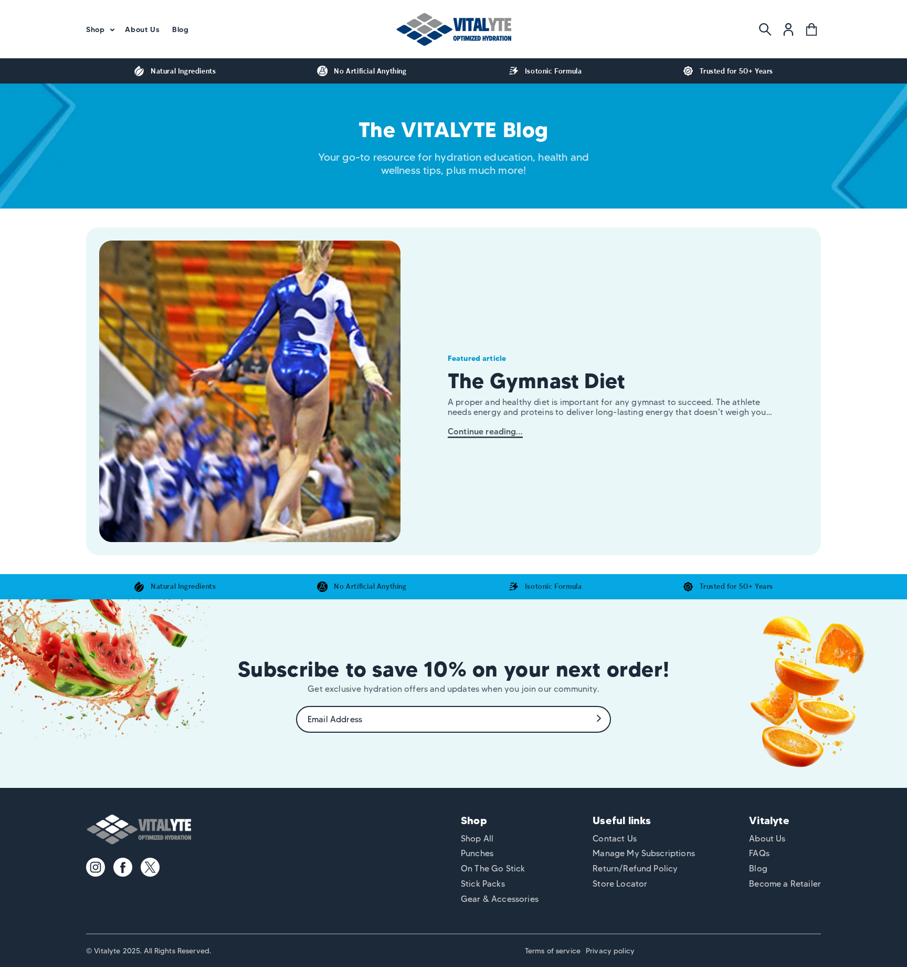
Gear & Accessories (500, 899)
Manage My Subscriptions (644, 853)
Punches (477, 853)
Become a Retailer (785, 884)
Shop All (477, 839)
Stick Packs (483, 884)
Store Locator (620, 884)
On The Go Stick (493, 869)
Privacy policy (610, 950)
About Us (767, 839)
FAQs (759, 853)
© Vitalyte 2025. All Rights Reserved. (148, 950)
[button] (99, 29)
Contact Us (615, 839)
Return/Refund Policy (635, 869)
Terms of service (553, 950)
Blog (758, 869)
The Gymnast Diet (536, 380)
